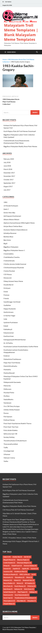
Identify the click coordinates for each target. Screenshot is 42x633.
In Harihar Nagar (9, 315)
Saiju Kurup (8, 589)
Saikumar (18, 589)
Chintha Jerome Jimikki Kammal (15, 264)
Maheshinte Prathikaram (12, 359)
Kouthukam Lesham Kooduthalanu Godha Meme (21, 346)
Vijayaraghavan (9, 601)
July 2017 (7, 190)
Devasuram (8, 278)
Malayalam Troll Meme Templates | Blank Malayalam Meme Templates (21, 32)
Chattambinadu (9, 261)
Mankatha (7, 369)
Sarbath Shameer (10, 592)
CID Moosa (8, 274)
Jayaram (34, 568)
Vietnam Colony (9, 458)
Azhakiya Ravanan (10, 233)
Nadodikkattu (8, 399)
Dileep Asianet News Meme (13, 281)
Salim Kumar (29, 589)
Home (4, 59)
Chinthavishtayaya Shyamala (14, 267)
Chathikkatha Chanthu (12, 257)
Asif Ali (27, 557)
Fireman (6, 295)
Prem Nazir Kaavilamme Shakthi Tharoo (17, 423)
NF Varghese (30, 583)
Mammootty (8, 577)
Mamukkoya (19, 577)
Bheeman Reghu (23, 560)
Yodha (6, 461)
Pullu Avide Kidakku (11, 430)
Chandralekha (8, 254)
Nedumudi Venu (28, 580)
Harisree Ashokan (30, 565)
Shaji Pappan (22, 592)
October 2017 (8, 179)
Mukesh (17, 580)
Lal (33, 574)
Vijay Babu (21, 601)
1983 (5, 202)
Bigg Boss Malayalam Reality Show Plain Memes (20, 146)
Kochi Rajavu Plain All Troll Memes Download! (20, 131)
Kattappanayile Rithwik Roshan (15, 340)
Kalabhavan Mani (20, 571)
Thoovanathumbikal (11, 444)
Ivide (5, 319)
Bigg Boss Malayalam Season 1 (14, 250)
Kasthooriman (9, 336)
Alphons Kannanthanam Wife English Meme (19, 223)
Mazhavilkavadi (9, 373)
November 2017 (9, 176)
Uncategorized (9, 451)
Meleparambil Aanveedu (12, 382)
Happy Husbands (10, 309)
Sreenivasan (8, 595)
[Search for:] (21, 112)
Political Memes (9, 420)
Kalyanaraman (9, 333)
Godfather (7, 305)
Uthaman (7, 454)
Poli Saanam (8, 416)
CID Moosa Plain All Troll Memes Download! (18, 510)
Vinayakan (32, 601)
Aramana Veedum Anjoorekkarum (15, 230)
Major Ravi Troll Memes (12, 363)
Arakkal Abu (17, 557)
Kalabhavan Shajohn (11, 574)
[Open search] (36, 52)
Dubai (6, 291)
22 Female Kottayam (11, 206)
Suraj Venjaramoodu (22, 595)
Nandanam (7, 403)
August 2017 (8, 186)
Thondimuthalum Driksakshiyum (15, 441)
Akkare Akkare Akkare (11, 219)
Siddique (32, 592)
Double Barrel (8, 285)
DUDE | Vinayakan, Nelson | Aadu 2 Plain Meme (19, 538)
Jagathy (25, 568)
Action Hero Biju (9, 212)
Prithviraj (31, 586)
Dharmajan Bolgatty (24, 563)
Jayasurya (8, 571)
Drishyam (7, 288)
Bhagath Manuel (9, 560)
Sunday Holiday (9, 437)
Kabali (6, 326)
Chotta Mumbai (9, 271)
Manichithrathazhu (10, 366)
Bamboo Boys (8, 237)
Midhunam (7, 389)
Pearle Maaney (20, 586)
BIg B (5, 243)
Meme (29, 577)
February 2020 (9, 159)
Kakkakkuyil (8, 329)
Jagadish (16, 568)
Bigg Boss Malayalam (11, 247)
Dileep (6, 565)
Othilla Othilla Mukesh (12, 410)
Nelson (20, 583)
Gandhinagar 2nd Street (12, 302)
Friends (6, 298)
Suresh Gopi (8, 598)
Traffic (6, 447)
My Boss (7, 396)
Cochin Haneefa (9, 563)
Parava (6, 413)
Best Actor (7, 240)
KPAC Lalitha (25, 574)
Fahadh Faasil (17, 565)
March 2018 (8, 169)
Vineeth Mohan (9, 604)
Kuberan (7, 356)
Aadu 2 (6, 209)
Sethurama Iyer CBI (10, 434)
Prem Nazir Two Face (11, 427)
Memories (7, 386)
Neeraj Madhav (9, 583)
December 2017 (9, 173)
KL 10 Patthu (8, 343)
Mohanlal (8, 580)
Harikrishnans (8, 312)
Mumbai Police (9, 392)
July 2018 (7, 162)
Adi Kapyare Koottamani (12, 216)
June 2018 (7, 166)
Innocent (7, 568)
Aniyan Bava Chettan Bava (13, 226)
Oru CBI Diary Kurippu (12, 406)
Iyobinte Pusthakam (11, 322)
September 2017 (9, 183)
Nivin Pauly (8, 586)
